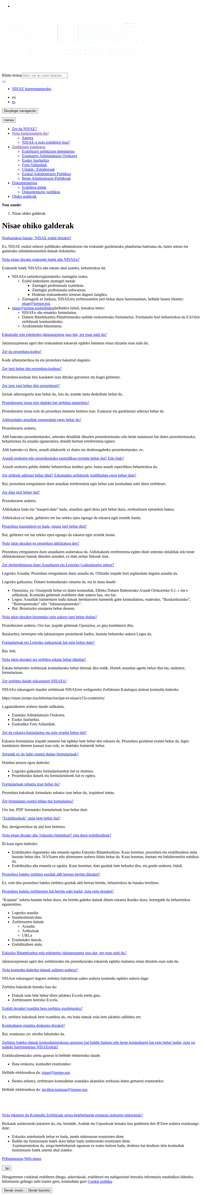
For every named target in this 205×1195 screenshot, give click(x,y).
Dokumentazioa (24, 183)
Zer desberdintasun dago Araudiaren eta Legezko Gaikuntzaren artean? (58, 565)
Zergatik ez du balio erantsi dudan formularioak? (40, 754)
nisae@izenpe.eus (36, 303)
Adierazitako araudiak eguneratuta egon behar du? (41, 420)
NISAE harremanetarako (31, 89)
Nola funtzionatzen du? (30, 133)
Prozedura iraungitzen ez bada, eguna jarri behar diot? (44, 526)
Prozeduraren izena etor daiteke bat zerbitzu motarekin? (45, 403)
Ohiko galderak (24, 196)
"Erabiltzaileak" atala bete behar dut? (31, 818)
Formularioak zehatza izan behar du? (31, 784)
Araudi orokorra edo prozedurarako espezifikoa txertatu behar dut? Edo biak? (63, 458)
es (13, 102)
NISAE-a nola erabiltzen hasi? (46, 142)
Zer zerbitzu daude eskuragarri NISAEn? (34, 681)
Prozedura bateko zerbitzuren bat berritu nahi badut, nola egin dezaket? (58, 891)
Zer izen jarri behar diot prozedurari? (31, 385)
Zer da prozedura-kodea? (22, 351)
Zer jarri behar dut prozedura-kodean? (32, 368)
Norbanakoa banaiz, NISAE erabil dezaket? (36, 238)
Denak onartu (13, 1190)
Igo (7, 1168)
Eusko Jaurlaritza (35, 160)
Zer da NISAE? (24, 129)
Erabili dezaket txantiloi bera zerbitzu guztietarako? (42, 1008)
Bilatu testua (12, 75)
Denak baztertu (39, 1190)
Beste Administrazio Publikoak (46, 178)
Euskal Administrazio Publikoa (46, 174)
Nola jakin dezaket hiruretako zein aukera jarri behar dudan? (49, 617)
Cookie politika (100, 1181)
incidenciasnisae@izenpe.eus (65, 1089)
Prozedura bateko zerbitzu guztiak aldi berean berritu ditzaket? (51, 874)
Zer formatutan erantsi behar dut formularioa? (38, 801)
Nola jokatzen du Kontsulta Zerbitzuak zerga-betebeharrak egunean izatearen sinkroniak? (72, 1115)
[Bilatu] (4, 81)
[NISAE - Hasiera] (73, 70)
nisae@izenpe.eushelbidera (33, 308)
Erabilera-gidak (34, 187)
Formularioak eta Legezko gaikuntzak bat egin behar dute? (48, 642)
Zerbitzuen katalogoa (28, 147)
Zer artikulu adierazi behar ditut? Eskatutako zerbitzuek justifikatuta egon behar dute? (69, 475)
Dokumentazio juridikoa (41, 192)
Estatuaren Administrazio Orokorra (49, 156)
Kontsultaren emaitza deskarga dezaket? (33, 1025)
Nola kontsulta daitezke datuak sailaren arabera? (40, 970)
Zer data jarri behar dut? (21, 492)
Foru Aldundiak (34, 165)
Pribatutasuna (12, 1158)
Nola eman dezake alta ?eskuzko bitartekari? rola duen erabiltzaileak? (56, 835)
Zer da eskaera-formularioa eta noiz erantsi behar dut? (44, 732)
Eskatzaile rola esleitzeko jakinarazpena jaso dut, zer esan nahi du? (54, 334)
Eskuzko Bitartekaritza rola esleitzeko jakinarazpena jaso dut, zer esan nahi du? (64, 953)
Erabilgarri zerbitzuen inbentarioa (48, 151)
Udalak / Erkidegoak (38, 169)
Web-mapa (32, 1158)
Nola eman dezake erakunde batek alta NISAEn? (41, 259)
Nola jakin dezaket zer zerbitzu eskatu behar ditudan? (44, 659)
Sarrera (27, 138)
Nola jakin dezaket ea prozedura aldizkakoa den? (40, 543)
